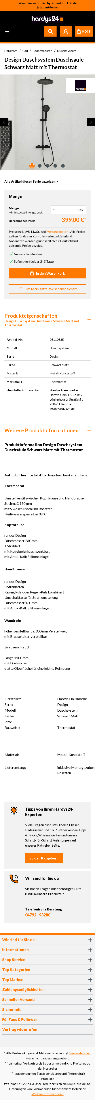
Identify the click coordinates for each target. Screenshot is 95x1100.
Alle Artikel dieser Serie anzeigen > (31, 181)
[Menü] (7, 31)
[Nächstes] (91, 122)
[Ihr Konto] (66, 31)
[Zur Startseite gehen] (47, 19)
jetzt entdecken (48, 7)
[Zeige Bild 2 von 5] (40, 166)
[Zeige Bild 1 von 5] (32, 166)
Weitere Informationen (48, 1094)
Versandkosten (80, 1053)
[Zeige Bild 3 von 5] (47, 166)
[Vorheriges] (4, 122)
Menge (14, 208)
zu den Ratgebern (44, 858)
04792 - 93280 (37, 914)
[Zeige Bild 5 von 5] (63, 166)
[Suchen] (50, 31)
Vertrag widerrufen (19, 1029)
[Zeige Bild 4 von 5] (55, 166)
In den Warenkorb (50, 273)
